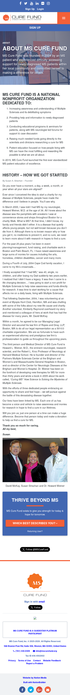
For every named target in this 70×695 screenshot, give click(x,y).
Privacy (12, 660)
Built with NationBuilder (34, 682)
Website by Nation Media (35, 677)
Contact (37, 660)
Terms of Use (24, 660)
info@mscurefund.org (46, 650)
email (42, 601)
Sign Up (30, 9)
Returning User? (35, 531)
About (6, 42)
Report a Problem (34, 663)
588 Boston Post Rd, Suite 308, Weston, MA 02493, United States (35, 645)
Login (40, 9)
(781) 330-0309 (22, 650)
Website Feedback (52, 660)
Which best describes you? (34, 523)
